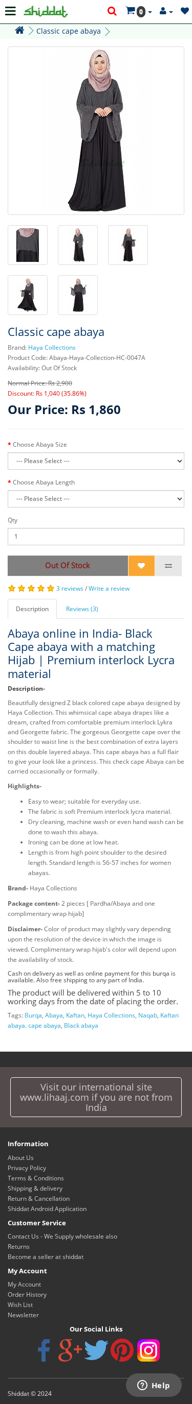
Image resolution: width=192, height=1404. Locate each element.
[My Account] (166, 11)
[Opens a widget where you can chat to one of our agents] (153, 1386)
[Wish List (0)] (185, 11)
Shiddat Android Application (47, 1208)
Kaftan (75, 1015)
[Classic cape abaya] (96, 130)
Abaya (54, 1015)
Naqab (147, 1015)
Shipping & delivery (35, 1188)
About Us (21, 1157)
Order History (27, 1294)
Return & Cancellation (39, 1198)
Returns (19, 1246)
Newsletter (23, 1315)
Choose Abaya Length (44, 482)
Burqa (33, 1015)
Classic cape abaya (68, 31)
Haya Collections (52, 347)
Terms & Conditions (36, 1178)
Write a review (109, 588)
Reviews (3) (82, 608)
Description (32, 608)
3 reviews (69, 588)
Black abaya (81, 1025)
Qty (12, 520)
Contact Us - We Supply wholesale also (62, 1236)
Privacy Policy (27, 1168)
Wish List (20, 1304)
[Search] (112, 11)
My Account (24, 1284)
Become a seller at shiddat (45, 1256)
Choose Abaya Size (40, 444)
